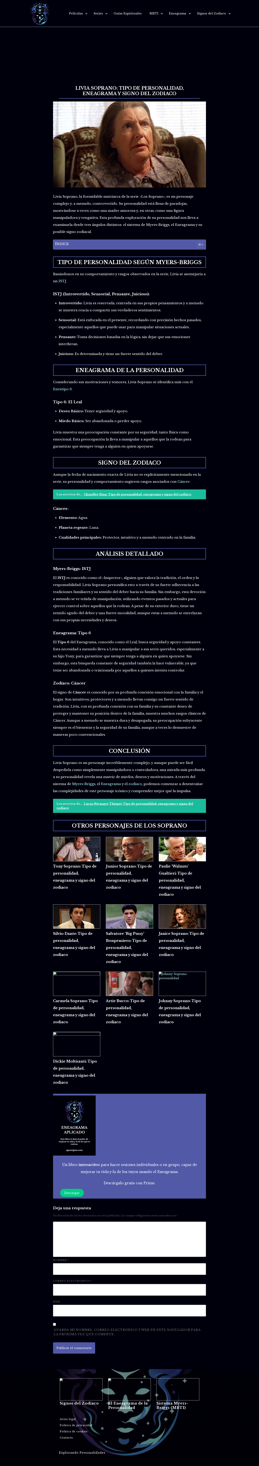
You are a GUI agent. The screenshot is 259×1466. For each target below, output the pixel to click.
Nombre (61, 1260)
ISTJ (62, 281)
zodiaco (135, 784)
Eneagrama (177, 13)
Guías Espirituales (128, 13)
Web (56, 1301)
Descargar (72, 1193)
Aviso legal (68, 1419)
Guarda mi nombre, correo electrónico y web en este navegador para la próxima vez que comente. (127, 1332)
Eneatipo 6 (62, 389)
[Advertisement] (129, 53)
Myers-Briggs (83, 784)
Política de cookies (74, 1431)
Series (98, 13)
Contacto (66, 1437)
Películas (76, 13)
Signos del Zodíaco (211, 13)
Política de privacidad (76, 1425)
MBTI (154, 13)
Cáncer (183, 482)
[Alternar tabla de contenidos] (198, 245)
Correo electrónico (72, 1280)
